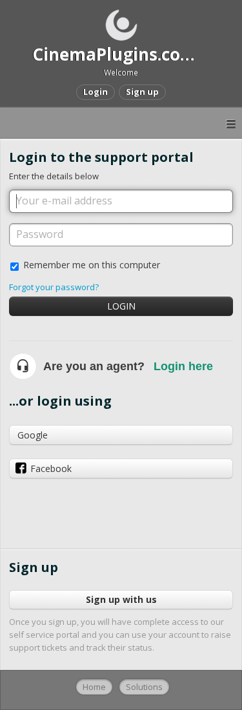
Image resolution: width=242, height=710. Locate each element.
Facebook (51, 468)
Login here (183, 366)
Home (94, 687)
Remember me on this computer (91, 265)
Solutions (144, 687)
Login (121, 306)
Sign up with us (121, 599)
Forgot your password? (54, 287)
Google (32, 435)
